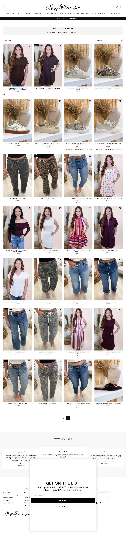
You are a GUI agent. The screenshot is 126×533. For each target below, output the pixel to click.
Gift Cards (6, 500)
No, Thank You (63, 507)
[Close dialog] (94, 461)
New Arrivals (12, 13)
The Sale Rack (84, 13)
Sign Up (63, 500)
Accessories (50, 13)
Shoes (38, 13)
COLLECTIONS (66, 13)
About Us (26, 492)
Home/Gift (114, 13)
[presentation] (91, 149)
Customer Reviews (8, 503)
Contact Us (6, 492)
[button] (30, 46)
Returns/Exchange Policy (10, 495)
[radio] (4, 94)
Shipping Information (9, 497)
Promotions (27, 497)
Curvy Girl (100, 13)
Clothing (26, 13)
